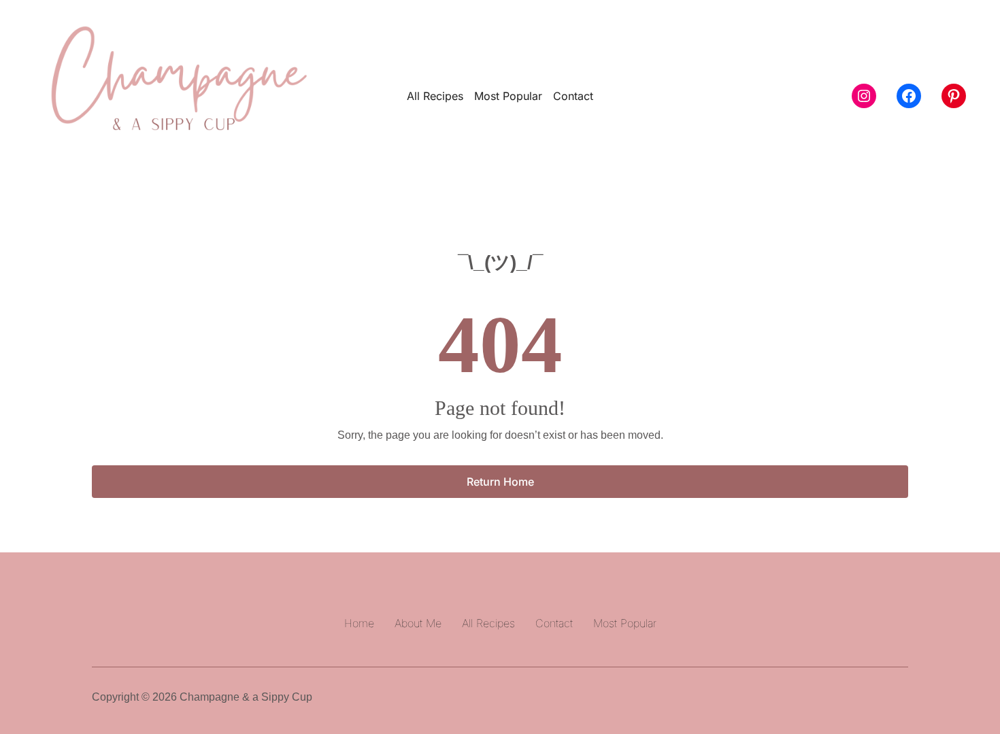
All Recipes (435, 96)
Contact (573, 96)
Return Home (500, 481)
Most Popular (508, 96)
